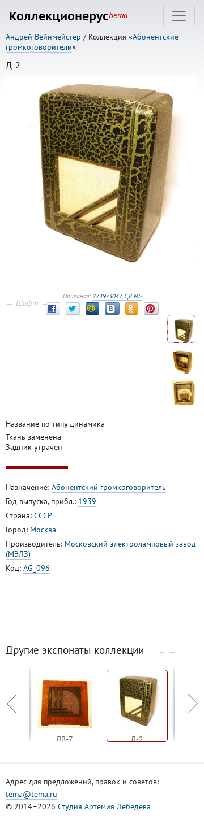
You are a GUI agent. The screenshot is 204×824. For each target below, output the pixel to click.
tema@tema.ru (31, 794)
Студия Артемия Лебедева (104, 806)
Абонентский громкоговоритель (109, 487)
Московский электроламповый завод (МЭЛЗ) (101, 549)
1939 (87, 501)
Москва (43, 529)
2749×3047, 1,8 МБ (117, 296)
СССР (43, 515)
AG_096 (36, 568)
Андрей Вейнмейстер (43, 37)
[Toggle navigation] (179, 16)
